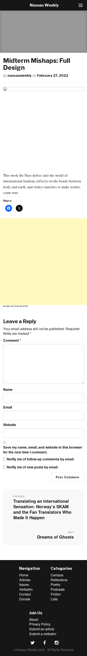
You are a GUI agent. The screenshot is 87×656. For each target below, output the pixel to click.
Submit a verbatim (42, 633)
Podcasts (58, 589)
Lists (54, 599)
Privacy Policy (39, 624)
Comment (12, 340)
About (33, 619)
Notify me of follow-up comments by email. (40, 459)
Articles (24, 579)
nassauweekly (19, 76)
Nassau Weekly (44, 5)
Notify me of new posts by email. (32, 467)
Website (9, 424)
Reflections (59, 579)
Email (7, 407)
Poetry (55, 584)
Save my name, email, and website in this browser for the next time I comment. (42, 449)
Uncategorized (17, 306)
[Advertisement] (43, 261)
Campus (57, 575)
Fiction (56, 594)
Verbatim (26, 589)
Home (23, 575)
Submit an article (41, 628)
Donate (24, 599)
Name (7, 389)
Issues (24, 584)
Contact (25, 594)
